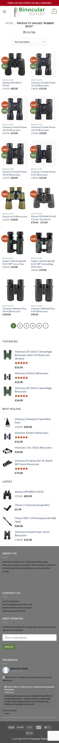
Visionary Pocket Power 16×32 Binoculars (43, 84)
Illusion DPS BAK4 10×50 (11, 84)
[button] (4, 12)
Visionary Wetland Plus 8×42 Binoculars (43, 310)
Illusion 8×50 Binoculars (14, 216)
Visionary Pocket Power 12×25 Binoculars (43, 128)
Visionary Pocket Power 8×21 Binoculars (43, 173)
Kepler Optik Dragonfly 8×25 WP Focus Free (14, 262)
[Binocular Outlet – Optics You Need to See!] (29, 11)
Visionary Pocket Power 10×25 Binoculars (14, 173)
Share (7, 713)
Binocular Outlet (19, 668)
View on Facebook (9, 710)
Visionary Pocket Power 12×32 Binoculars (14, 128)
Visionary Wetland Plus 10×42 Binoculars (14, 310)
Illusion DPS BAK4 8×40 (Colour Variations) (43, 218)
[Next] (45, 326)
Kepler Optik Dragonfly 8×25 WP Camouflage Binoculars (43, 264)
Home (9, 23)
